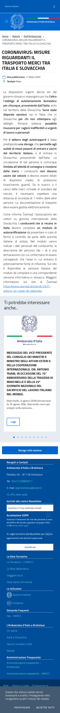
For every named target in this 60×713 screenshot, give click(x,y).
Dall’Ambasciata (32, 36)
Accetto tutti (45, 707)
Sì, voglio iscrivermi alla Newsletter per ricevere (30, 534)
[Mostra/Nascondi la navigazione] (7, 21)
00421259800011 (22, 481)
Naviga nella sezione (30, 450)
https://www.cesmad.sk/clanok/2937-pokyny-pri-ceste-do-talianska (27, 288)
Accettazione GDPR (17, 515)
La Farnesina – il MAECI (20, 562)
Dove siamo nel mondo (19, 582)
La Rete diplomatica (18, 569)
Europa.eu (17, 603)
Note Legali (23, 525)
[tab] (14, 437)
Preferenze (22, 707)
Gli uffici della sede (17, 494)
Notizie (16, 36)
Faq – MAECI (14, 616)
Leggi (15, 421)
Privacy (15, 525)
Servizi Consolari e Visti (19, 644)
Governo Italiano (11, 6)
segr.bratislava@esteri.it (28, 488)
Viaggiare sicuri (15, 575)
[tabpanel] (30, 375)
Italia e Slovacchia (17, 637)
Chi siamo (12, 631)
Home (5, 36)
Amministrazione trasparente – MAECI (28, 673)
